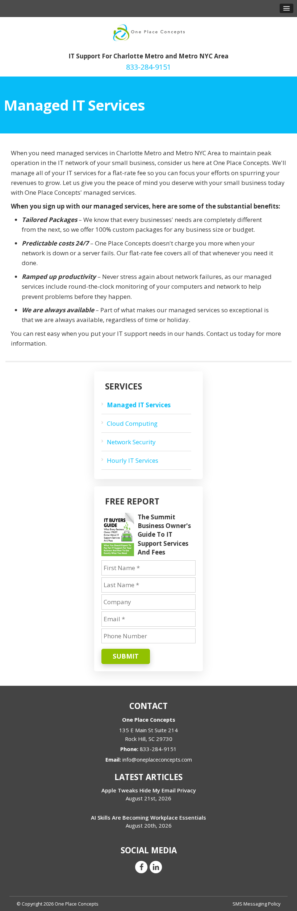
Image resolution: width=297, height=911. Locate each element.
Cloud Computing (132, 423)
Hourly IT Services (132, 460)
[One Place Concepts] (148, 32)
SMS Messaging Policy (256, 903)
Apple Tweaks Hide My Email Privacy (148, 790)
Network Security (131, 442)
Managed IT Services (139, 405)
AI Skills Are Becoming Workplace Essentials (148, 817)
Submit (126, 656)
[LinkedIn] (155, 866)
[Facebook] (141, 866)
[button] (286, 8)
